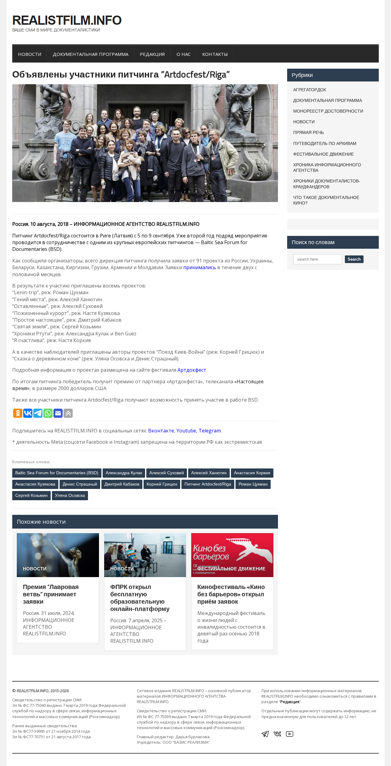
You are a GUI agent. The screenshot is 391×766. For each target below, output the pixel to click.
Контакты (215, 54)
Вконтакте (161, 430)
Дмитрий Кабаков (121, 484)
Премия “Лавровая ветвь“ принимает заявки (51, 594)
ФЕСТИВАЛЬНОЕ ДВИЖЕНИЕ (231, 568)
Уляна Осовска (70, 495)
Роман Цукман (253, 484)
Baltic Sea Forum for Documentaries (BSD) (56, 472)
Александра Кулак (124, 472)
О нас (184, 54)
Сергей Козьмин (31, 495)
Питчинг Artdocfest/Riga (208, 484)
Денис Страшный (80, 484)
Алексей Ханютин (209, 472)
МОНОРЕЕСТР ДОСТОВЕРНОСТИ (328, 111)
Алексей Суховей (166, 472)
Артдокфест (191, 370)
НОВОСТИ (29, 54)
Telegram (210, 430)
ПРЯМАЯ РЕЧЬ (308, 132)
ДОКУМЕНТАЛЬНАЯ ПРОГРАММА (90, 54)
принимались (199, 267)
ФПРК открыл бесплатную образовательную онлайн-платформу (140, 597)
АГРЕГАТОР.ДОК (309, 89)
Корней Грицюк (162, 484)
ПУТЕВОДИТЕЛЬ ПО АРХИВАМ (324, 143)
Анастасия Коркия (252, 472)
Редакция (152, 54)
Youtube (186, 430)
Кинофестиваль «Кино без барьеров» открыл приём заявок (231, 594)
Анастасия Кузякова (35, 484)
